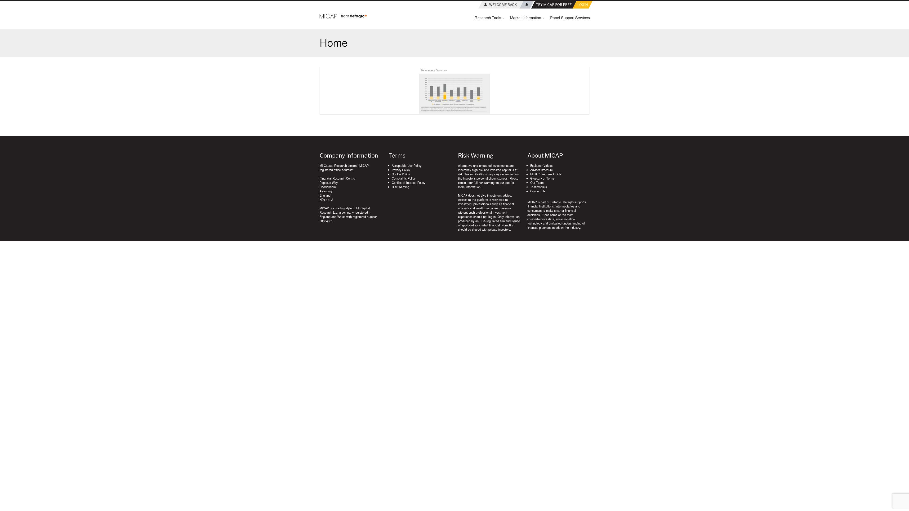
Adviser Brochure (541, 170)
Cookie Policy (401, 174)
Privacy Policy (401, 170)
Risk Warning (400, 187)
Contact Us (537, 191)
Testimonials (538, 187)
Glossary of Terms (542, 178)
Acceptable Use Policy (406, 165)
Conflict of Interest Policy (408, 183)
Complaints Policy (403, 178)
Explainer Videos (541, 165)
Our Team (537, 183)
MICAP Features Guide (545, 174)
